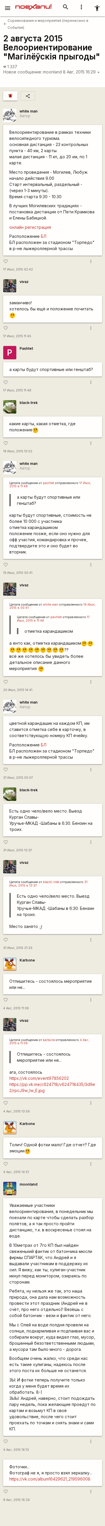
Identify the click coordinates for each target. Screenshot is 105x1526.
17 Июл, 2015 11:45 (17, 336)
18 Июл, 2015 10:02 (17, 451)
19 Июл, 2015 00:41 (17, 573)
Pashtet (26, 348)
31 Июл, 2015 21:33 (17, 948)
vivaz (24, 281)
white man (29, 111)
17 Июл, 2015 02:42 (18, 269)
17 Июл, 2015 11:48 (17, 390)
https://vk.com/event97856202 (39, 1078)
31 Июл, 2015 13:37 (17, 850)
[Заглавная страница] (33, 4)
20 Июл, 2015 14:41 (17, 690)
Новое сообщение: (22, 71)
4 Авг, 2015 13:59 (16, 1111)
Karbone (27, 960)
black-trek (29, 402)
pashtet (48, 483)
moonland (52, 71)
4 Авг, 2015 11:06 (16, 1008)
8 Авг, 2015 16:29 (81, 71)
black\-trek (51, 882)
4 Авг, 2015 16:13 (16, 1450)
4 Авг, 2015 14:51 (16, 1172)
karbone (49, 1040)
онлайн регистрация (30, 227)
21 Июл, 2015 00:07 (18, 778)
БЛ (43, 236)
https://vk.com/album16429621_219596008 (49, 1478)
